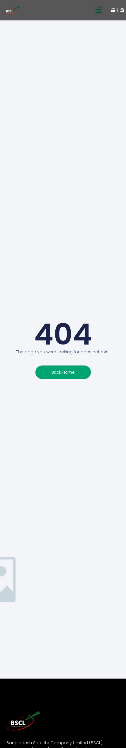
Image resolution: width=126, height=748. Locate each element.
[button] (98, 10)
